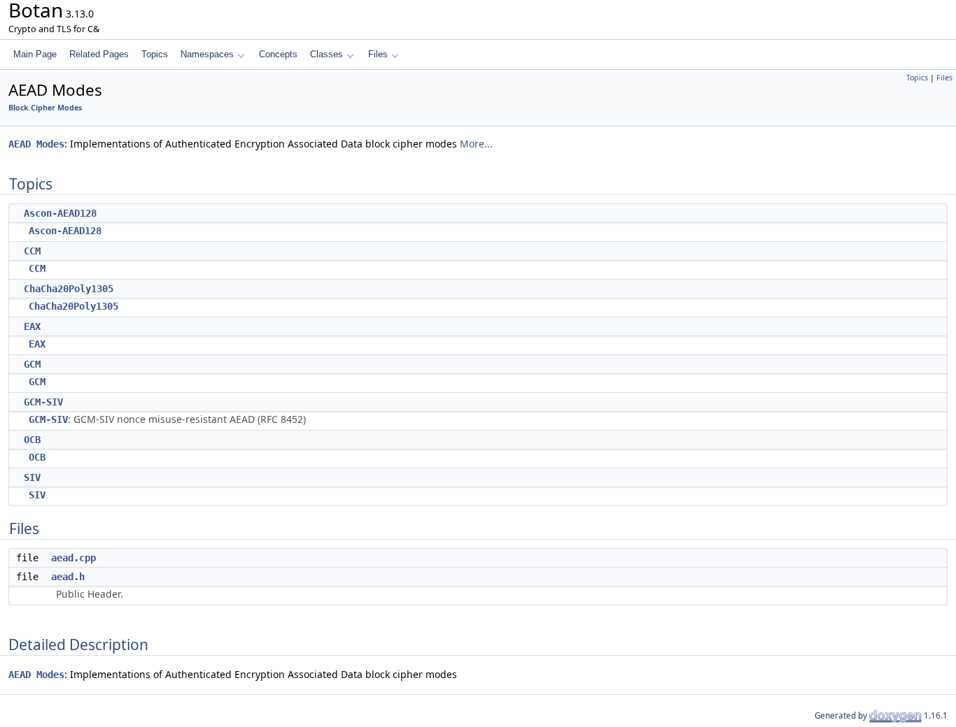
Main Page (35, 54)
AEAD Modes (36, 144)
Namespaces (207, 54)
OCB (32, 439)
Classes (326, 54)
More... (476, 143)
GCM (32, 364)
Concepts (278, 54)
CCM (32, 251)
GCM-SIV (43, 402)
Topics (154, 54)
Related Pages (99, 54)
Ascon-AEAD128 (60, 213)
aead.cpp (73, 557)
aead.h (68, 576)
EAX (32, 326)
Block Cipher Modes (45, 108)
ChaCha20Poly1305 (68, 288)
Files (378, 54)
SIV (32, 477)
